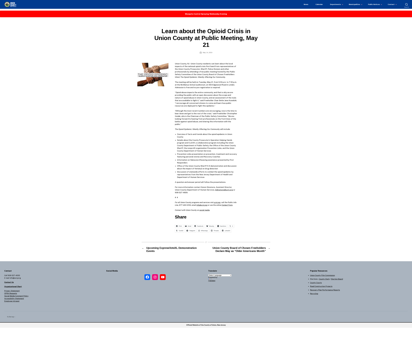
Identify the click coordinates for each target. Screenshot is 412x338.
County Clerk (324, 279)
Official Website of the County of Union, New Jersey (206, 325)
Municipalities (354, 4)
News (306, 4)
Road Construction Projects (321, 286)
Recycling (314, 294)
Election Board (337, 279)
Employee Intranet (11, 301)
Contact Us (9, 282)
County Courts (316, 283)
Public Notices (374, 4)
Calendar (319, 4)
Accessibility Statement (14, 299)
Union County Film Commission (322, 275)
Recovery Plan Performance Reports (325, 290)
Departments (335, 4)
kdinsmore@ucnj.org (224, 190)
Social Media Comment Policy (16, 296)
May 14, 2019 (207, 52)
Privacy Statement (12, 291)
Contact (391, 4)
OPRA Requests (10, 293)
